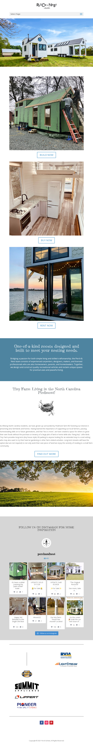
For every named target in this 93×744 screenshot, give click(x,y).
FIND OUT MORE (46, 454)
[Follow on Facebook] (42, 723)
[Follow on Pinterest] (51, 723)
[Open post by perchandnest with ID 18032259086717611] (75, 606)
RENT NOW (46, 325)
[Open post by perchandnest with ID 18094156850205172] (18, 571)
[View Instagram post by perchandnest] (25, 578)
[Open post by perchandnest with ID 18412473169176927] (37, 571)
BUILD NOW (46, 155)
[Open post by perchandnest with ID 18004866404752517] (18, 606)
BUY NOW (46, 240)
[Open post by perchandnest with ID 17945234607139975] (56, 571)
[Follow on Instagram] (46, 723)
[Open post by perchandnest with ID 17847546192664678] (37, 606)
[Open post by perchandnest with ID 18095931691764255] (75, 571)
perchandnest (18, 564)
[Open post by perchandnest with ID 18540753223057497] (56, 606)
